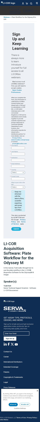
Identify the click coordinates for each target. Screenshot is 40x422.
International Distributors (13, 362)
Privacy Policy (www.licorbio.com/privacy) (20, 139)
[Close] (37, 391)
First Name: (14, 145)
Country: (13, 169)
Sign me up (10, 339)
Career (6, 357)
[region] (20, 400)
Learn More (28, 10)
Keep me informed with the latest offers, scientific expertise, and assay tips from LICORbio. (19, 201)
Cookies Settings (20, 408)
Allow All (13, 404)
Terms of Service (18, 223)
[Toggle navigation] (36, 3)
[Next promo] (36, 10)
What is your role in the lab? (18, 183)
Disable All (25, 404)
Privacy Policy (32, 418)
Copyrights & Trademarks (13, 377)
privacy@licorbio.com (19, 143)
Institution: (14, 157)
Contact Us (8, 352)
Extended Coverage (11, 367)
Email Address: (15, 163)
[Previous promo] (4, 10)
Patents (6, 372)
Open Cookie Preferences (16, 91)
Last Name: (14, 151)
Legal (6, 382)
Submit (16, 229)
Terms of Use (21, 418)
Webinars (7, 17)
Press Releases (9, 387)
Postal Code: (15, 176)
